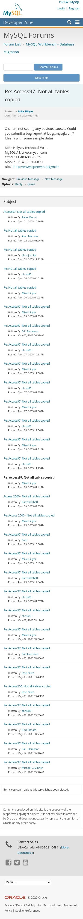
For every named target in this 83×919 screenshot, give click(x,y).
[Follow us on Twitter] (17, 864)
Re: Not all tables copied (19, 231)
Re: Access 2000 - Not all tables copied (29, 515)
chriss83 (26, 274)
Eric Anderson (30, 331)
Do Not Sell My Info (28, 905)
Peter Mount (29, 217)
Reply (18, 184)
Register (74, 8)
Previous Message (28, 179)
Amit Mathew (30, 236)
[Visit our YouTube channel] (25, 864)
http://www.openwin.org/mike (36, 167)
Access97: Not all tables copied (24, 212)
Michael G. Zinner (32, 767)
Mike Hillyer (29, 293)
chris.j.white (29, 255)
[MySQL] (13, 10)
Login (61, 8)
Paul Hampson (30, 749)
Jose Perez (28, 673)
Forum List (12, 44)
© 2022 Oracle (37, 897)
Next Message (54, 179)
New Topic (41, 77)
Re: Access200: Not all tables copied (27, 686)
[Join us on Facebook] (8, 864)
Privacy (9, 905)
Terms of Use (52, 905)
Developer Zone (18, 22)
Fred (24, 540)
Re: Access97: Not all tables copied (26, 307)
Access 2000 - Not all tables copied (26, 496)
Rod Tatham (29, 730)
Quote (31, 184)
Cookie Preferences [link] (27, 910)
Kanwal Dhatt (30, 502)
